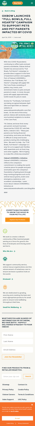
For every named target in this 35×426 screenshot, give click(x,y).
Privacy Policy (8, 390)
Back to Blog (10, 11)
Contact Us (22, 385)
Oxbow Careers (8, 394)
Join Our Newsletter (13, 357)
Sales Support (8, 399)
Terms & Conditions (26, 394)
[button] (32, 405)
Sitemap (5, 385)
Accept (17, 418)
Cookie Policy (10, 423)
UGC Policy (22, 399)
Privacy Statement (23, 423)
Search (27, 3)
